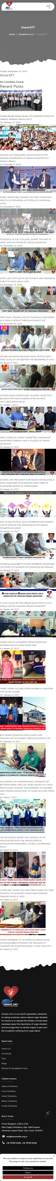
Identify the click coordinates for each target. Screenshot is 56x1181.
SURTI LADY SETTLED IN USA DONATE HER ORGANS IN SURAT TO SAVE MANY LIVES (27, 280)
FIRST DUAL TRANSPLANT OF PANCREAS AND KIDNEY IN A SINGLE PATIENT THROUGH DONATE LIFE (27, 319)
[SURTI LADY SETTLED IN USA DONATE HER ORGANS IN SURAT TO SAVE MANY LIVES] (28, 260)
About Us (6, 1048)
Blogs (4, 1063)
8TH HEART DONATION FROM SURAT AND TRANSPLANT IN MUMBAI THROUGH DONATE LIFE (25, 737)
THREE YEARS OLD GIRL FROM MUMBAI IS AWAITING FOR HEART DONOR (26, 690)
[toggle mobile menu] (48, 6)
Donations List (26, 34)
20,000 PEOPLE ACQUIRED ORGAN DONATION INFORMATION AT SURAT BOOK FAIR (23, 644)
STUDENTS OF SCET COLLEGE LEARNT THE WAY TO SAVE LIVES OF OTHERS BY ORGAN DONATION (25, 241)
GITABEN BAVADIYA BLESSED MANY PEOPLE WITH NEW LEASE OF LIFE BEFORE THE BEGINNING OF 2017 (27, 358)
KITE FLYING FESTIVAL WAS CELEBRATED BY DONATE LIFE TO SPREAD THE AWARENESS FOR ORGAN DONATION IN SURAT (26, 525)
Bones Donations (9, 1101)
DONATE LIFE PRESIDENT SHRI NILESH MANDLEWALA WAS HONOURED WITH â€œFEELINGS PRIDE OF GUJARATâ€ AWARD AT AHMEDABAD (27, 483)
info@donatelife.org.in (16, 1136)
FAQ (4, 1058)
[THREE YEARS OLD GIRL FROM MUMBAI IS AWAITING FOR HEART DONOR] (23, 667)
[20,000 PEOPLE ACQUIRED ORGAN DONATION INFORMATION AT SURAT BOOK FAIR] (28, 624)
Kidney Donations (9, 1086)
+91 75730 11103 (29, 1143)
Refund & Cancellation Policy (15, 1068)
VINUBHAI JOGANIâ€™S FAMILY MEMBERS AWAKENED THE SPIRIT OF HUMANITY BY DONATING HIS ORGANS (27, 566)
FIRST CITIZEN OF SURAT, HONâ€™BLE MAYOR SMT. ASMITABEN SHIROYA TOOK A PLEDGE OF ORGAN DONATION (25, 440)
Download (6, 1053)
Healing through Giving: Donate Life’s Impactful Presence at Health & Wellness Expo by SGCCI (27, 118)
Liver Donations (9, 1091)
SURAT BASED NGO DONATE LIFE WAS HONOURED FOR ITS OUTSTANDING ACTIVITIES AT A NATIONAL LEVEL (26, 200)
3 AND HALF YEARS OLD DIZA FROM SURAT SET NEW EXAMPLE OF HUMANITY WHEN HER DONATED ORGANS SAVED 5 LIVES (27, 893)
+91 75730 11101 (13, 1143)
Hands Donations (9, 1106)
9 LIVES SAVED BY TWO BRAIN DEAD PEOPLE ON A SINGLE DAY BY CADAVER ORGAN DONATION (26, 605)
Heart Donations (9, 1096)
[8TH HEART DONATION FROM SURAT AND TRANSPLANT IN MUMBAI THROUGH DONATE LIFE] (23, 713)
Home (12, 34)
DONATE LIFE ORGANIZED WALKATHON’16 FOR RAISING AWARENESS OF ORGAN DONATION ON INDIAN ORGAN (24, 158)
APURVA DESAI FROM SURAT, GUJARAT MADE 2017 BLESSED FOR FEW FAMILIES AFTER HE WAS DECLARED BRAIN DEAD (26, 398)
